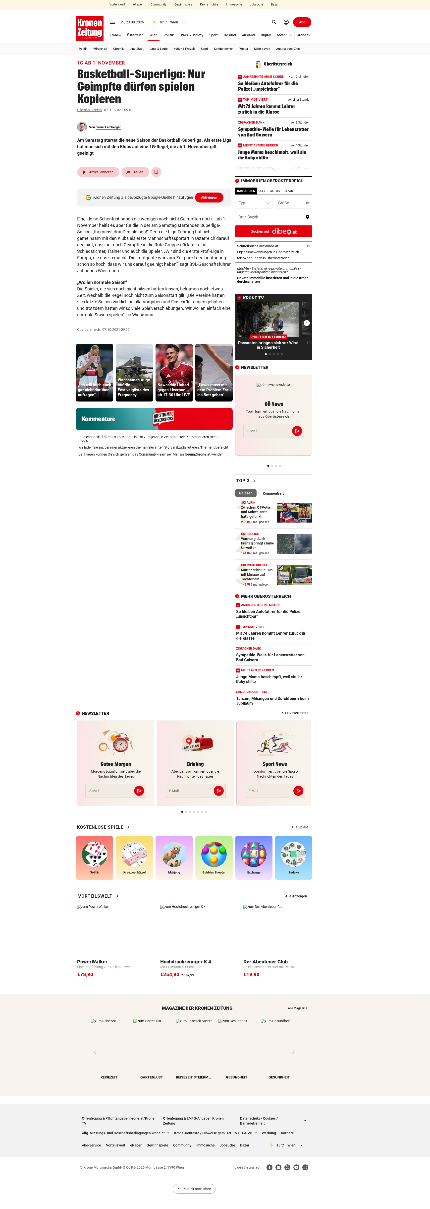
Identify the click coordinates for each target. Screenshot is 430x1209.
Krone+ (115, 35)
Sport (213, 35)
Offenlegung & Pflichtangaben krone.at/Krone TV (118, 1120)
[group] (94, 373)
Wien (154, 35)
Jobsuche (256, 4)
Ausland (248, 35)
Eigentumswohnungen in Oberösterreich (273, 252)
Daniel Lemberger (108, 127)
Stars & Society (191, 35)
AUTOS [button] (275, 191)
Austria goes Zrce (288, 49)
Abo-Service (91, 1145)
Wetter (243, 49)
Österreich (135, 35)
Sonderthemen (223, 49)
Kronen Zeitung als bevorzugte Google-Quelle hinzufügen (155, 197)
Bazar (275, 4)
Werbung (269, 1133)
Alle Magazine (297, 1008)
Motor (282, 35)
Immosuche (234, 4)
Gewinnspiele (183, 4)
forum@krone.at (198, 454)
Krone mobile (209, 4)
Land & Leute (158, 49)
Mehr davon (262, 49)
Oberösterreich (89, 110)
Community (158, 4)
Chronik (118, 49)
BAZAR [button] (288, 191)
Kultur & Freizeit (184, 49)
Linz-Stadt (137, 49)
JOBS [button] (262, 191)
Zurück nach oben (194, 1189)
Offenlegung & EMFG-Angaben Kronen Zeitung (193, 1120)
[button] (291, 35)
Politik (168, 35)
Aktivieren (209, 198)
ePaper (138, 4)
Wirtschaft (100, 49)
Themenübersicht (214, 447)
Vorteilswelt (117, 4)
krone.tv (303, 35)
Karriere (287, 1133)
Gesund (230, 35)
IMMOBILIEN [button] (246, 191)
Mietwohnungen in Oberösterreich (273, 258)
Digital (266, 35)
